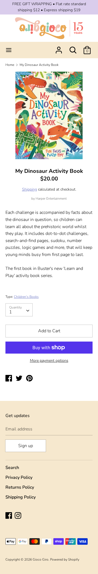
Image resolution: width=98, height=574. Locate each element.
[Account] (58, 48)
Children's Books (26, 297)
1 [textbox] (10, 312)
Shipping (29, 189)
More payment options (49, 360)
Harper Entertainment (51, 198)
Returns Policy (19, 487)
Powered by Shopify (64, 559)
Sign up (25, 446)
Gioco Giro (40, 559)
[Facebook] (9, 516)
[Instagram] (18, 516)
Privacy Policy (18, 477)
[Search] (73, 48)
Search (12, 468)
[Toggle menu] (8, 50)
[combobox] (19, 309)
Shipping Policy (20, 497)
